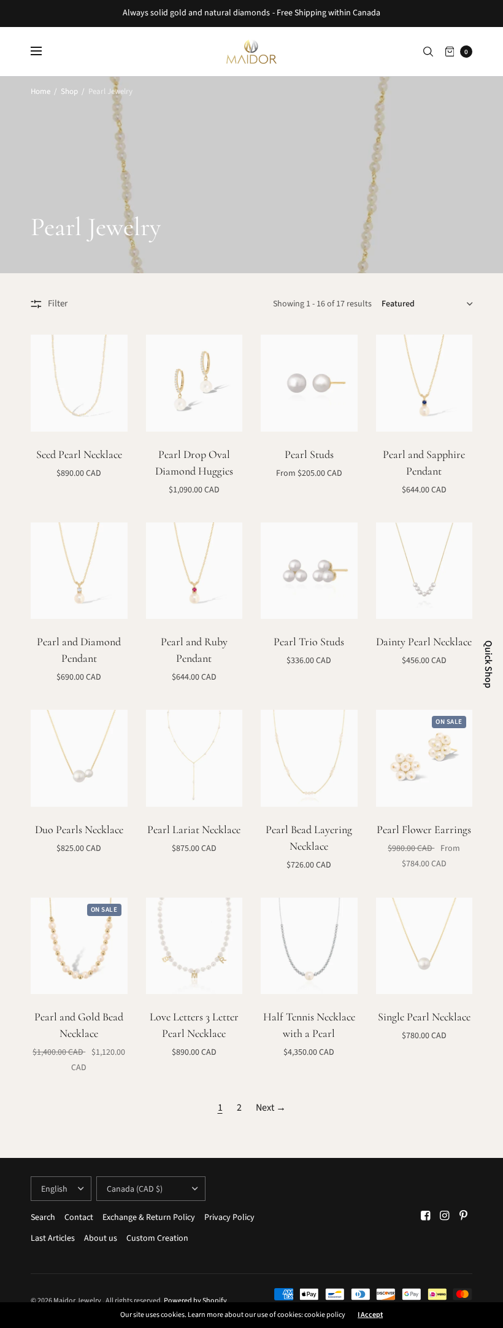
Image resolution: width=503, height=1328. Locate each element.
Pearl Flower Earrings (424, 829)
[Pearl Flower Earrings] (424, 758)
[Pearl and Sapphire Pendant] (424, 383)
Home (40, 91)
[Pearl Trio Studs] (309, 570)
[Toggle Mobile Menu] (44, 51)
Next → (271, 1107)
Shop (69, 91)
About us (100, 1238)
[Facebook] (425, 1216)
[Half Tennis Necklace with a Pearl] (309, 946)
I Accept (370, 1315)
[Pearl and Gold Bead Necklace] (79, 946)
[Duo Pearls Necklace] (79, 758)
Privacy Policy (229, 1217)
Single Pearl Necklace (424, 1016)
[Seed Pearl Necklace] (79, 383)
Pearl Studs (309, 454)
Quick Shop (488, 664)
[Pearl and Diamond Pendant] (79, 570)
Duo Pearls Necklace (79, 829)
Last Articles (53, 1238)
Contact (78, 1217)
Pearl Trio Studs (309, 641)
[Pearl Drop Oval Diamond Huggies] (194, 383)
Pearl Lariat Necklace (193, 829)
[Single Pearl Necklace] (424, 946)
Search (43, 1217)
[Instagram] (444, 1216)
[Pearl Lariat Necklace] (194, 758)
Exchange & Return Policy (148, 1217)
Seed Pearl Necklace (79, 454)
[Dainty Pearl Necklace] (424, 570)
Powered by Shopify (195, 1300)
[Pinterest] (463, 1216)
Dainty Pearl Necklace (424, 641)
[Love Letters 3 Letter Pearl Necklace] (194, 946)
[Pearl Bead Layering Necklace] (309, 758)
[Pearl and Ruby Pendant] (194, 570)
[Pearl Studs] (309, 383)
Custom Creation (157, 1238)
